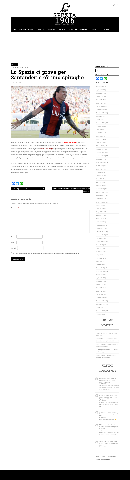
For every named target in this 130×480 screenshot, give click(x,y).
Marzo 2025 (99, 142)
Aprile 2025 (99, 139)
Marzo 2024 (99, 182)
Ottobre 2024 (99, 159)
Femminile (51, 29)
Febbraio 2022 (100, 264)
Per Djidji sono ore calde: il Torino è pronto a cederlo (28, 189)
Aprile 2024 (99, 179)
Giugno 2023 (99, 212)
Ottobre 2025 (99, 119)
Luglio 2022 (99, 248)
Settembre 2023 (100, 202)
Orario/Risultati (111, 456)
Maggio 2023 (99, 215)
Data (97, 456)
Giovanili (41, 29)
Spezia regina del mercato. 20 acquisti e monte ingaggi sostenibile (107, 380)
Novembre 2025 (100, 116)
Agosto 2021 (99, 274)
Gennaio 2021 (100, 297)
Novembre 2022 (100, 235)
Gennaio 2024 (100, 189)
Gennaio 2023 (100, 228)
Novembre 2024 (100, 156)
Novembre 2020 (100, 304)
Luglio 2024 (99, 169)
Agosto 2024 (99, 165)
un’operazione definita (69, 142)
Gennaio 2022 (100, 268)
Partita (103, 456)
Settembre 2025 (100, 123)
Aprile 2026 (99, 99)
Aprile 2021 (99, 288)
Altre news (83, 29)
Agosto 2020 (99, 314)
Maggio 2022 (99, 255)
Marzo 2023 (99, 222)
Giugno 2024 (99, 172)
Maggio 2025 (99, 136)
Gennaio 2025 (100, 149)
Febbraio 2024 (100, 185)
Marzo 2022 (99, 261)
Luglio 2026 (99, 90)
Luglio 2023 (99, 208)
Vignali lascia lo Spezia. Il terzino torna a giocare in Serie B (108, 413)
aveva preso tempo (46, 148)
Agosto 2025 (99, 126)
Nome (13, 237)
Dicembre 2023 (100, 192)
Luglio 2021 (99, 278)
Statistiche (72, 29)
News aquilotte (19, 29)
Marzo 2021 (99, 291)
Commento (15, 208)
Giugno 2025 (99, 132)
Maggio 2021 (99, 284)
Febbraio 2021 (100, 294)
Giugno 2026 (99, 93)
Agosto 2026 (99, 86)
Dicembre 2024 (100, 152)
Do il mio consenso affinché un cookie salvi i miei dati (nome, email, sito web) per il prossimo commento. (46, 253)
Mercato (31, 29)
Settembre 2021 (100, 271)
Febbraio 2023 (100, 225)
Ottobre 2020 (99, 307)
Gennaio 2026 (100, 109)
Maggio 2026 (99, 96)
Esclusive (61, 29)
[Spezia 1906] (65, 26)
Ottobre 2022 (99, 238)
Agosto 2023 (99, 205)
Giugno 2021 (99, 281)
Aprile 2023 (99, 218)
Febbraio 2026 (100, 106)
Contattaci (95, 29)
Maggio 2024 (99, 175)
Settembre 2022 (100, 241)
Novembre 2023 (100, 195)
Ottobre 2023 (99, 198)
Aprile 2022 (99, 258)
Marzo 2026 (99, 103)
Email (13, 242)
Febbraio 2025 (100, 146)
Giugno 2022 (99, 251)
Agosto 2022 (99, 245)
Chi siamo (106, 29)
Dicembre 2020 (100, 301)
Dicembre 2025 (100, 113)
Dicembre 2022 (100, 231)
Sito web (13, 248)
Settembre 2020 (100, 311)
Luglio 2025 (99, 129)
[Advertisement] (65, 47)
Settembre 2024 (100, 162)
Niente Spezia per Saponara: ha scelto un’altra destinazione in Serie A (71, 190)
